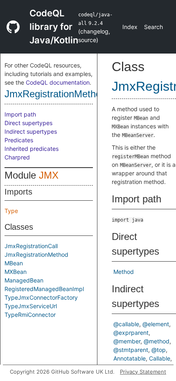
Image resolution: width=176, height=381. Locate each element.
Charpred (17, 157)
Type (11, 210)
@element (155, 323)
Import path (20, 114)
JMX (49, 175)
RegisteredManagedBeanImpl (44, 288)
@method (156, 341)
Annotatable (129, 358)
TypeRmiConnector (30, 314)
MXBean (16, 271)
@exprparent (131, 332)
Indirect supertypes (31, 131)
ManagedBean (24, 280)
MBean (14, 263)
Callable (159, 358)
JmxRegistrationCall (31, 245)
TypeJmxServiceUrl (31, 306)
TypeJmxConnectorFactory (41, 297)
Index (130, 26)
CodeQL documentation (58, 82)
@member (126, 341)
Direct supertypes (28, 122)
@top (158, 349)
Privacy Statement (143, 371)
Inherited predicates (32, 148)
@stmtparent (130, 349)
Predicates (19, 140)
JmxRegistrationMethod (55, 93)
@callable (126, 323)
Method (123, 271)
